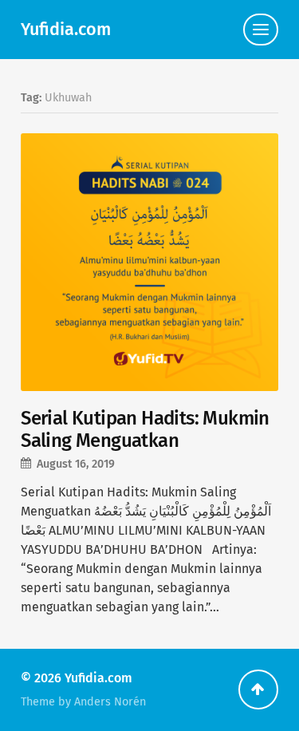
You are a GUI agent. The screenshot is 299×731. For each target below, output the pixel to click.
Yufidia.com (66, 29)
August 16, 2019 (76, 464)
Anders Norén (110, 702)
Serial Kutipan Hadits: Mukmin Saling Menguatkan (145, 429)
